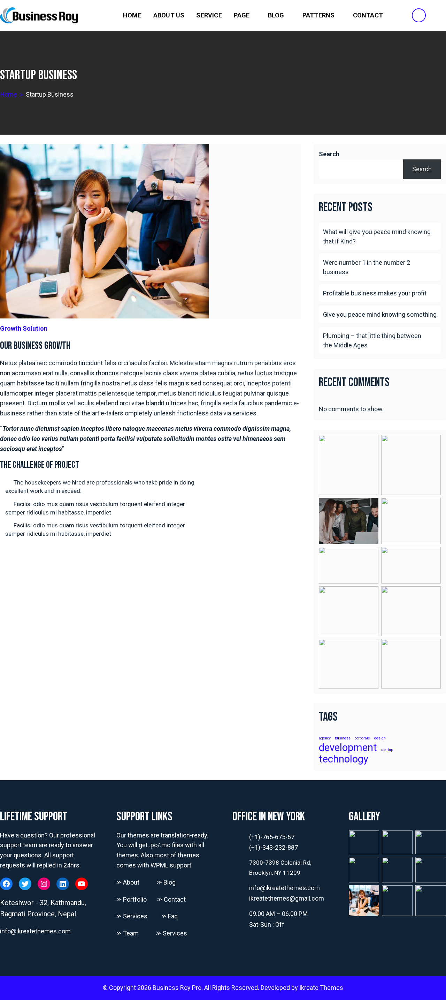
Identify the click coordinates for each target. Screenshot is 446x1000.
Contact (368, 15)
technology (343, 759)
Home (132, 15)
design (380, 738)
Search (329, 154)
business (343, 738)
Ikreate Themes (321, 987)
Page (242, 15)
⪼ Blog (166, 882)
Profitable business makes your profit (374, 293)
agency (325, 738)
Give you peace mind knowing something (380, 314)
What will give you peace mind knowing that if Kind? (377, 236)
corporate (362, 738)
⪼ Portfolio (131, 899)
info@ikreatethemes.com (35, 931)
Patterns (318, 15)
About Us (169, 15)
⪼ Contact (171, 899)
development (348, 748)
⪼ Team (127, 933)
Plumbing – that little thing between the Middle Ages (372, 340)
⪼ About (127, 882)
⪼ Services (131, 916)
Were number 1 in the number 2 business (366, 267)
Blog (276, 15)
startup (387, 750)
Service (209, 15)
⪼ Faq (169, 916)
